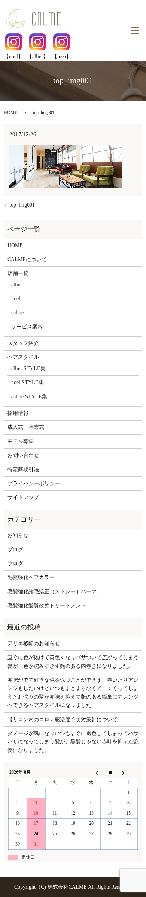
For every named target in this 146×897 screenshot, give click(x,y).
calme (17, 312)
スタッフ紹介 (23, 343)
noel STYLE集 (27, 382)
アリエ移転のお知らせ (33, 643)
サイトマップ (23, 497)
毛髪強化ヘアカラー (31, 577)
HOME (10, 112)
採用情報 (17, 413)
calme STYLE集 (29, 396)
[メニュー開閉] (135, 30)
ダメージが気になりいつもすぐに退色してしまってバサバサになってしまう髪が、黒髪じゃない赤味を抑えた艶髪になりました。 (73, 742)
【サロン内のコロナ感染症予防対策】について (62, 719)
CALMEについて (27, 259)
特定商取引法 (23, 469)
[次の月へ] (128, 773)
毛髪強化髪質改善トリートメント (46, 605)
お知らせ (17, 535)
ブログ (15, 549)
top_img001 (22, 205)
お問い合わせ (23, 455)
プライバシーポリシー (33, 483)
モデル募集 (20, 441)
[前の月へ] (91, 773)
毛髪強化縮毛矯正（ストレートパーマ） (54, 591)
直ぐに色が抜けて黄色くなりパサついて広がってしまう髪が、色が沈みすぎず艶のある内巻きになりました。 (73, 662)
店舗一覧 (17, 273)
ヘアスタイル (23, 357)
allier (16, 284)
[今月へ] (110, 773)
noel (15, 298)
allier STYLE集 (28, 368)
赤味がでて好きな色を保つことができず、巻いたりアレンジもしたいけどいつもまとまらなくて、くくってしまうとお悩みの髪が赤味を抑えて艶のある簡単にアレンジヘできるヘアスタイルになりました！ (73, 692)
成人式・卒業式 (25, 427)
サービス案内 (27, 327)
